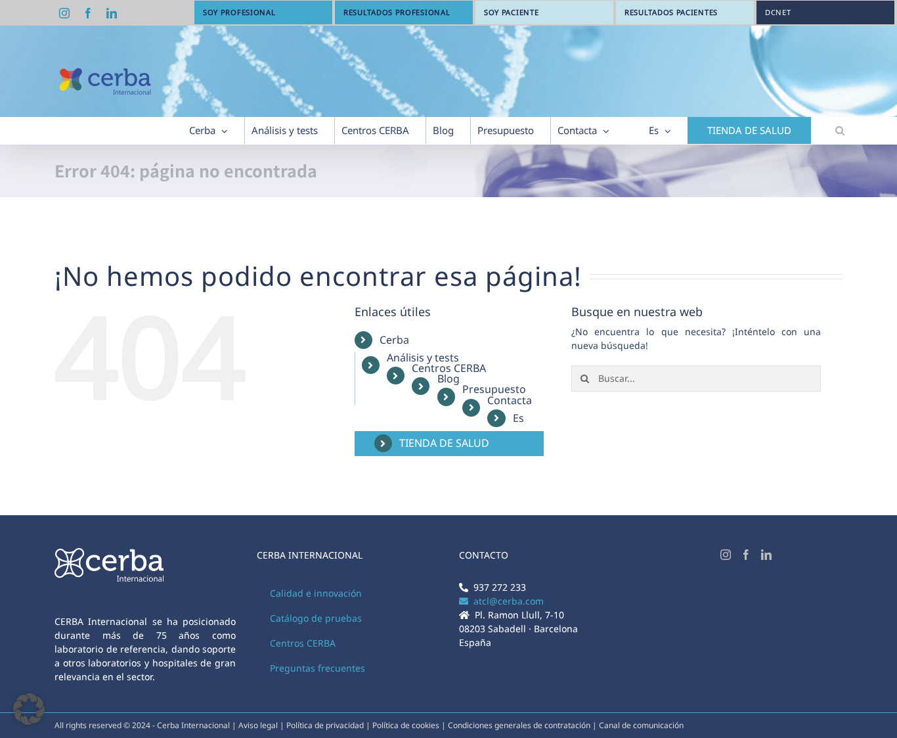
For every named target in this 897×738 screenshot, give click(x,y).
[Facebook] (746, 554)
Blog (448, 378)
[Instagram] (725, 554)
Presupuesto (494, 389)
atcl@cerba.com (506, 601)
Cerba (394, 340)
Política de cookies (406, 725)
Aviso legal (258, 725)
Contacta (509, 400)
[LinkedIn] (766, 554)
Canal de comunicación (641, 725)
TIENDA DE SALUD (444, 443)
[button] (840, 130)
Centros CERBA (449, 368)
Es (518, 418)
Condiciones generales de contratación (519, 725)
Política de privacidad (326, 725)
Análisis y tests (423, 357)
